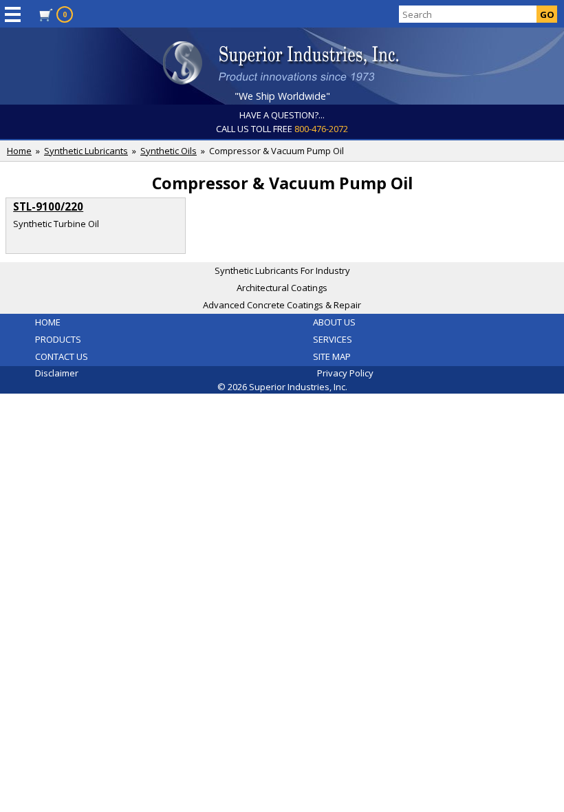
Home (19, 151)
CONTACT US (61, 356)
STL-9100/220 (48, 206)
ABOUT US (334, 322)
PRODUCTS (58, 339)
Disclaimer (56, 373)
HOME (48, 322)
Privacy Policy (345, 373)
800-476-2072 (321, 128)
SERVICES (332, 339)
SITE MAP (332, 356)
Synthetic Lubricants (86, 151)
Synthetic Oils (168, 151)
